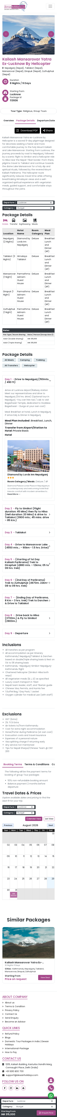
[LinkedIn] (17, 1088)
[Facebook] (4, 1088)
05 (30, 844)
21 (46, 867)
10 (16, 856)
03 (15, 844)
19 (31, 867)
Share (49, 130)
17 (16, 867)
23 (8, 878)
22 (53, 867)
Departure (9, 202)
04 (23, 844)
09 (8, 856)
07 (45, 844)
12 (31, 856)
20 (38, 867)
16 (9, 867)
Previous (8, 825)
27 (38, 878)
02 (8, 844)
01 (53, 833)
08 (53, 844)
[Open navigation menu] (50, 6)
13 (38, 856)
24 (15, 878)
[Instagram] (11, 1088)
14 (46, 856)
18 (23, 867)
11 (23, 856)
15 (53, 856)
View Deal (45, 977)
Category (8, 208)
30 (8, 890)
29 (53, 878)
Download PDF (29, 130)
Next (51, 825)
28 (45, 878)
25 (23, 878)
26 (30, 878)
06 (38, 844)
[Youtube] (23, 1088)
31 (16, 890)
